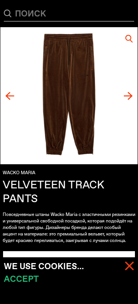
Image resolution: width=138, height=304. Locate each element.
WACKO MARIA (19, 172)
